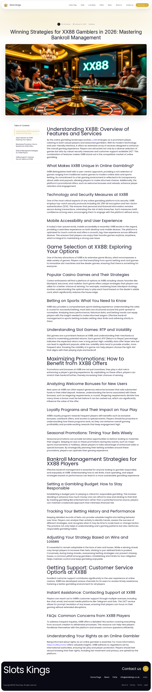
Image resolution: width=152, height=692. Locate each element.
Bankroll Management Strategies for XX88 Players (27, 152)
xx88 (94, 140)
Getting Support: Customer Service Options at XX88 (25, 158)
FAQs (115, 677)
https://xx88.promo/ (57, 645)
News (106, 677)
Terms (139, 685)
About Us (125, 685)
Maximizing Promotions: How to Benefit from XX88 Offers (26, 145)
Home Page (95, 677)
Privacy (132, 685)
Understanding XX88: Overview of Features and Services (27, 132)
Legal (146, 685)
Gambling (92, 24)
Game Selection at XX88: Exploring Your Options (24, 139)
